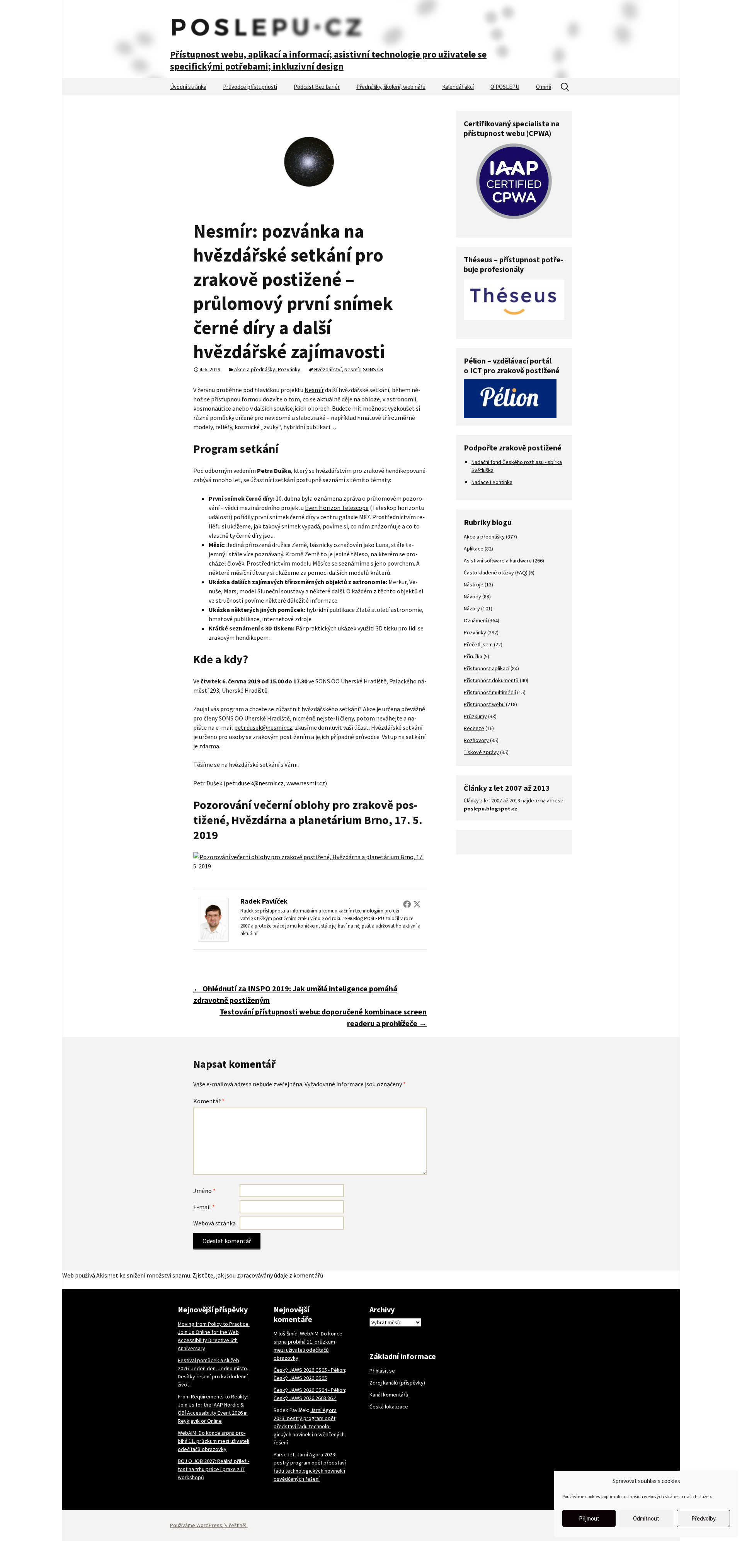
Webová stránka (214, 1223)
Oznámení (475, 620)
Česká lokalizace (388, 1406)
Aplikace (473, 548)
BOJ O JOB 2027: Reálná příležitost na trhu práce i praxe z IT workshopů (213, 1469)
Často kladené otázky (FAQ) (496, 572)
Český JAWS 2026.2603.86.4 (305, 1398)
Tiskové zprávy (481, 752)
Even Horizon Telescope (337, 507)
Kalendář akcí (458, 86)
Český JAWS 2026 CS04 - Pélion (309, 1389)
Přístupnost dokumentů (491, 680)
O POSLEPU (504, 86)
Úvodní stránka (188, 86)
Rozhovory (476, 740)
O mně (543, 86)
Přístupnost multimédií (490, 692)
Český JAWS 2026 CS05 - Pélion (309, 1369)
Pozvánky (289, 369)
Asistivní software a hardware (498, 560)
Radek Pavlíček (264, 901)
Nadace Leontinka (491, 482)
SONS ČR (373, 369)
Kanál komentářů (388, 1394)
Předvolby (703, 1518)
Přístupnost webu (484, 704)
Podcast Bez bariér (317, 86)
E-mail (204, 1207)
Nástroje (473, 584)
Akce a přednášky (254, 369)
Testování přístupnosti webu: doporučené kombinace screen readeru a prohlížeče (323, 1017)
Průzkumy (475, 716)
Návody (472, 596)
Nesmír (352, 369)
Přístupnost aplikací (486, 668)
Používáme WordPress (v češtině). (209, 1525)
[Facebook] (407, 904)
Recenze (474, 728)
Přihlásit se (382, 1370)
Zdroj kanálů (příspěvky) (397, 1382)
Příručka (473, 656)
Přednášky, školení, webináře (390, 86)
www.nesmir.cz (305, 783)
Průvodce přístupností (250, 86)
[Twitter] (417, 904)
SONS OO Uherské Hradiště (350, 681)
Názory (472, 608)
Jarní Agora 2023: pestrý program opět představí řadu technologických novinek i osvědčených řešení (309, 1426)
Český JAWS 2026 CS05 (300, 1377)
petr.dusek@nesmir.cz (263, 727)
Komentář (209, 1101)
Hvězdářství (328, 369)
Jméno (204, 1190)
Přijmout (589, 1518)
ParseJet (284, 1454)
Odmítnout (646, 1518)
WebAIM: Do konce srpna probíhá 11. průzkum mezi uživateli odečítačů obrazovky (213, 1441)
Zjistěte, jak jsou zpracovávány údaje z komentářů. (258, 1275)
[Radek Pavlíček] (213, 919)
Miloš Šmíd (286, 1333)
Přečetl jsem (478, 644)
